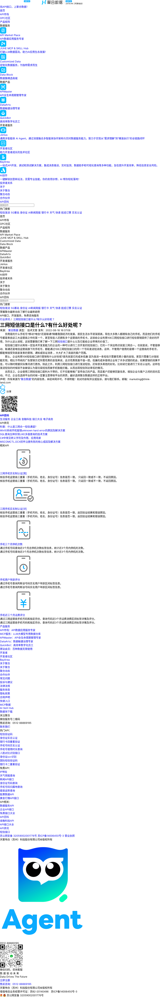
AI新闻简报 (34, 212)
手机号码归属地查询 (11, 786)
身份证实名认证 (9, 737)
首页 (2, 10)
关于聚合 (5, 190)
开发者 (4, 652)
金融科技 (27, 419)
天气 (52, 212)
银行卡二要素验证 (10, 764)
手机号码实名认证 (10, 745)
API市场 (4, 14)
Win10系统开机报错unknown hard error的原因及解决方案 (32, 430)
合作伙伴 (5, 198)
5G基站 (15, 212)
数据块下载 (6, 711)
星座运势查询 (7, 790)
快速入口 (5, 700)
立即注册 (5, 980)
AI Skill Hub (7, 708)
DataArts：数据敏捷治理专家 (16, 641)
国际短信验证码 (9, 760)
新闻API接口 (7, 779)
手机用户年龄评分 (10, 579)
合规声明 (5, 697)
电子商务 (48, 419)
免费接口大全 (7, 813)
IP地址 (3, 771)
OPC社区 (5, 18)
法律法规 (5, 685)
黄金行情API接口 (9, 798)
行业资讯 (5, 319)
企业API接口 (7, 809)
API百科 (4, 201)
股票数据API (7, 794)
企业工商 (16, 419)
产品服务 (5, 626)
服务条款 (5, 689)
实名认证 (77, 212)
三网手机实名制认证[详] (13, 508)
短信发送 (5, 212)
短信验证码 (6, 734)
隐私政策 (5, 693)
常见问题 (5, 678)
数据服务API (7, 805)
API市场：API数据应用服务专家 (17, 630)
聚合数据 (13, 330)
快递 (57, 212)
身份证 (24, 212)
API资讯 (4, 828)
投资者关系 (6, 182)
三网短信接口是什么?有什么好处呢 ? (33, 319)
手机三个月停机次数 (11, 544)
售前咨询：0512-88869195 (15, 984)
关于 (2, 186)
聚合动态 (5, 194)
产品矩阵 (5, 21)
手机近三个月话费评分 (12, 615)
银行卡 (45, 212)
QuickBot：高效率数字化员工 (16, 645)
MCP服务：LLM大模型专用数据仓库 (20, 633)
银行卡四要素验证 (10, 741)
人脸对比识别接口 (10, 753)
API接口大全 (7, 824)
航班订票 (66, 212)
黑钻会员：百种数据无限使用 (16, 648)
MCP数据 (5, 704)
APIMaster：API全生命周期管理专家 (20, 637)
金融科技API (7, 820)
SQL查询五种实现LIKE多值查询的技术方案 (24, 434)
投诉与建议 (6, 682)
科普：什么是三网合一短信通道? (18, 426)
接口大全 (37, 419)
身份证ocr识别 (8, 756)
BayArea (5, 659)
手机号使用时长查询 (11, 749)
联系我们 (5, 726)
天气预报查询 (7, 775)
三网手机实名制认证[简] (13, 473)
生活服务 (5, 419)
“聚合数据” (26, 379)
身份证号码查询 (9, 783)
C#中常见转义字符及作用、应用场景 (20, 437)
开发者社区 (6, 656)
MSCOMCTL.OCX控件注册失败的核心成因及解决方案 (30, 441)
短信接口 (63, 341)
